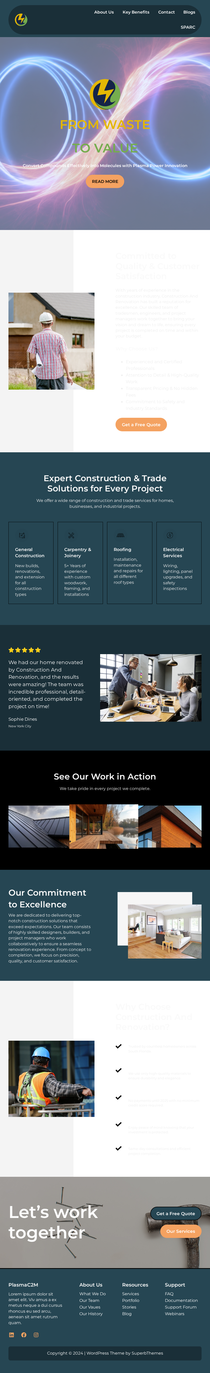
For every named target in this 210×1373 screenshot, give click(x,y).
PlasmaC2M (23, 1285)
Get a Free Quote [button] (141, 424)
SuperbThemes (147, 1353)
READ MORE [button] (105, 181)
